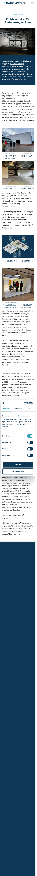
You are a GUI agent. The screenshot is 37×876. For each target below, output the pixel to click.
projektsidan (7, 518)
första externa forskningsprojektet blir (17, 376)
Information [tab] (17, 408)
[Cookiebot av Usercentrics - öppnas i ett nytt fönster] (25, 402)
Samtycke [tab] (6, 408)
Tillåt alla (17, 464)
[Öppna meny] (32, 3)
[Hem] (13, 3)
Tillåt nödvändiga (18, 471)
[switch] (30, 442)
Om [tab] (29, 408)
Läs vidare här (14, 534)
